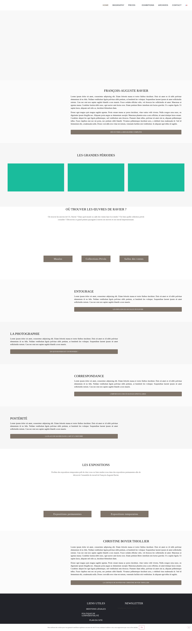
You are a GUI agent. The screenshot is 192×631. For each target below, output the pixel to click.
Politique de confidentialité (90, 615)
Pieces (131, 5)
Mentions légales (96, 609)
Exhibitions (148, 5)
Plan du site (96, 620)
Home (105, 5)
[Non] (188, 627)
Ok (142, 627)
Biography (118, 5)
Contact (177, 5)
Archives (163, 5)
